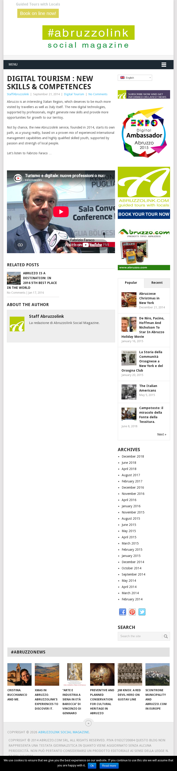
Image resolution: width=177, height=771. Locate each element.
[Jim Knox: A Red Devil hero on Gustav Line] (130, 674)
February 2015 (132, 549)
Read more (109, 765)
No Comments (97, 94)
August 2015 (131, 518)
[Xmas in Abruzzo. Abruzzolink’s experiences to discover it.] (47, 674)
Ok (92, 765)
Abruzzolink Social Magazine (63, 732)
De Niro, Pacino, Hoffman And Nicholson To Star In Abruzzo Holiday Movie (142, 327)
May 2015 (129, 531)
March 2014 (130, 593)
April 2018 (129, 469)
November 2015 (133, 512)
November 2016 (133, 494)
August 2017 (131, 475)
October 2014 (131, 568)
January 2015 (131, 556)
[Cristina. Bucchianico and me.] (19, 674)
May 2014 (129, 580)
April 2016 (129, 500)
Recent (157, 282)
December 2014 (133, 562)
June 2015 (129, 525)
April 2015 (129, 537)
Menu (13, 64)
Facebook (122, 612)
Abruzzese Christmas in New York (149, 298)
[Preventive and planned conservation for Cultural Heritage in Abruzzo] (102, 674)
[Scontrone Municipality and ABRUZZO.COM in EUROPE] (157, 674)
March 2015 (130, 543)
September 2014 (133, 574)
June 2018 (129, 462)
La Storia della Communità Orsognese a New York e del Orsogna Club (142, 361)
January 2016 (131, 506)
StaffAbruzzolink (18, 94)
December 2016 (133, 487)
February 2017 (132, 481)
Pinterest (132, 612)
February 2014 (132, 599)
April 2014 (129, 587)
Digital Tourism (74, 94)
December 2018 (133, 456)
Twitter (142, 612)
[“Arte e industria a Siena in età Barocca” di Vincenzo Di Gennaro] (74, 674)
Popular (131, 282)
